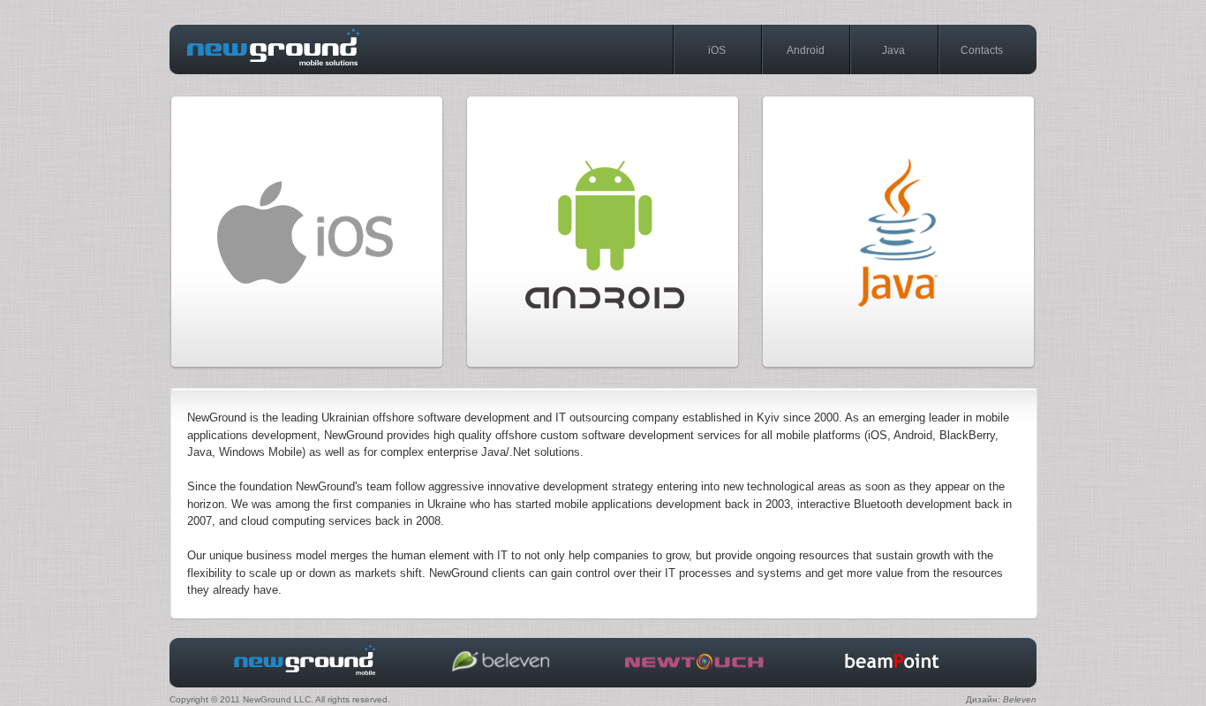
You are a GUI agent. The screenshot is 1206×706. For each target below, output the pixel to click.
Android (806, 50)
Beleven (1019, 699)
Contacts (982, 50)
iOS (717, 50)
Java (893, 50)
